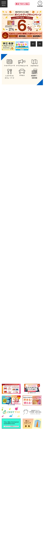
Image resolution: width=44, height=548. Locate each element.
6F (9, 359)
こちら (12, 533)
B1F (9, 342)
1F (24, 342)
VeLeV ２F (33, 368)
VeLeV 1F (13, 368)
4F (23, 350)
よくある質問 (9, 506)
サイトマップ (24, 506)
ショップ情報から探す (34, 332)
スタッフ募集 (9, 520)
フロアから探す (10, 332)
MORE (22, 205)
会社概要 (7, 516)
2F (37, 342)
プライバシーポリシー (28, 511)
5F (37, 350)
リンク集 (7, 511)
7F (23, 359)
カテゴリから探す (22, 332)
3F (10, 350)
